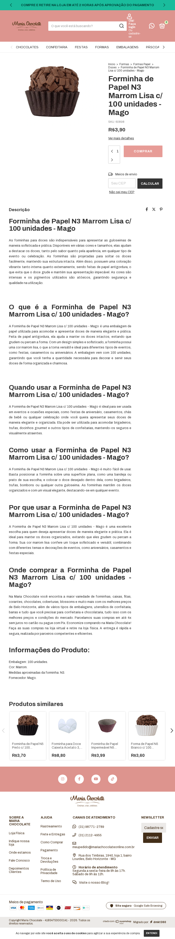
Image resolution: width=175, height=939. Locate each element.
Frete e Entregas (53, 834)
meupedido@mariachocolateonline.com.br (103, 847)
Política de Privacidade (49, 871)
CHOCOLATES (27, 47)
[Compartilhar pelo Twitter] (154, 209)
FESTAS (81, 47)
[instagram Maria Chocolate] (62, 779)
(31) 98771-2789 (91, 827)
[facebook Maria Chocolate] (79, 779)
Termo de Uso (51, 881)
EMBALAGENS (127, 47)
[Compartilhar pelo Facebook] (147, 209)
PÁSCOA (153, 47)
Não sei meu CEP (121, 192)
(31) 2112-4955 (90, 835)
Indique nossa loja (19, 842)
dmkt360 (159, 922)
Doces (112, 67)
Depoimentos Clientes (19, 870)
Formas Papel (141, 64)
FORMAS (102, 47)
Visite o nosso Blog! (93, 882)
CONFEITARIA (56, 47)
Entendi (151, 933)
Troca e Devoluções (49, 860)
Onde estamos (20, 852)
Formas (124, 64)
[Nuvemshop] (117, 923)
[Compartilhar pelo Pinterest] (161, 209)
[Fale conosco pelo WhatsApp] (152, 27)
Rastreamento (51, 826)
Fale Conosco (19, 860)
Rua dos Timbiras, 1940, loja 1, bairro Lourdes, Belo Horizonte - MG (102, 857)
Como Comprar (52, 842)
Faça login (132, 25)
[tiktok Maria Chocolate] (112, 779)
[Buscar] (121, 26)
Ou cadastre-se (135, 33)
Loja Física (16, 833)
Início (111, 64)
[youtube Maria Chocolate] (95, 779)
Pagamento (49, 850)
